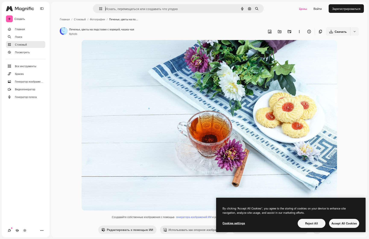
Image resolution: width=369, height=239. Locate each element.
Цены (303, 8)
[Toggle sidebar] (41, 8)
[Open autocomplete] (99, 8)
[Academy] (17, 230)
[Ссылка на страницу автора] (63, 31)
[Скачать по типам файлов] (354, 31)
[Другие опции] (299, 31)
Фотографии (97, 19)
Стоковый (80, 19)
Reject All (311, 223)
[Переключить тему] (24, 230)
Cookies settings (234, 223)
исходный (110, 48)
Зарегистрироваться (346, 8)
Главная (65, 19)
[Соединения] (9, 230)
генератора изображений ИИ (194, 217)
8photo (73, 34)
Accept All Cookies (344, 223)
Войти (317, 8)
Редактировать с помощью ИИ (130, 229)
